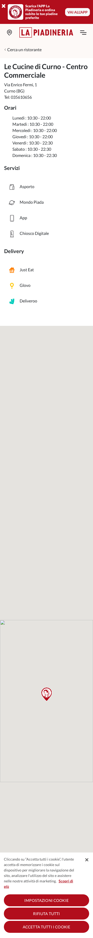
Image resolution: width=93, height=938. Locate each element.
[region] (46, 895)
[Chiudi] (86, 860)
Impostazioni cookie (46, 900)
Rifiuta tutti (46, 913)
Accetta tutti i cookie (46, 926)
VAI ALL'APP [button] (77, 12)
